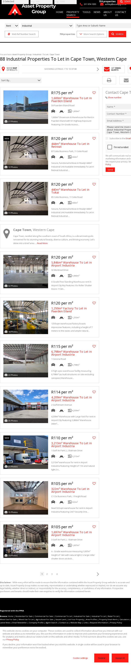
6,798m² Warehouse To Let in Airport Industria (71, 353)
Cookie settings (80, 658)
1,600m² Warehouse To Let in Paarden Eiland (71, 99)
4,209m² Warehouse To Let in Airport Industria (71, 399)
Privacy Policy (116, 622)
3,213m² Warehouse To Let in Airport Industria (71, 444)
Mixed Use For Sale (8, 619)
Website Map (75, 622)
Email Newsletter (19, 622)
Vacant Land (60, 619)
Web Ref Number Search (24, 34)
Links (86, 622)
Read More (42, 243)
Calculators (124, 619)
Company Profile (36, 622)
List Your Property (76, 619)
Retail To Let (113, 616)
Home (10, 616)
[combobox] (19, 80)
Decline (101, 658)
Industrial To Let (99, 616)
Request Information (99, 622)
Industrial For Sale (82, 616)
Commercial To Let (63, 616)
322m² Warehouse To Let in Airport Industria (70, 490)
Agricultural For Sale (44, 619)
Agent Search (51, 622)
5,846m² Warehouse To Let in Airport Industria (71, 264)
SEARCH (119, 34)
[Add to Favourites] (94, 92)
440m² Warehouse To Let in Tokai (70, 191)
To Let (45, 54)
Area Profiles (91, 619)
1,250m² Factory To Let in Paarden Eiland (69, 310)
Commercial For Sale (44, 616)
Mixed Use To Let (26, 619)
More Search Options (94, 34)
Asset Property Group (21, 54)
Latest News (5, 622)
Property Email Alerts (108, 619)
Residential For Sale (24, 616)
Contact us (63, 622)
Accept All (120, 658)
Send (110, 169)
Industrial (37, 54)
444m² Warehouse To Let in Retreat (70, 145)
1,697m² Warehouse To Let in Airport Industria (71, 533)
